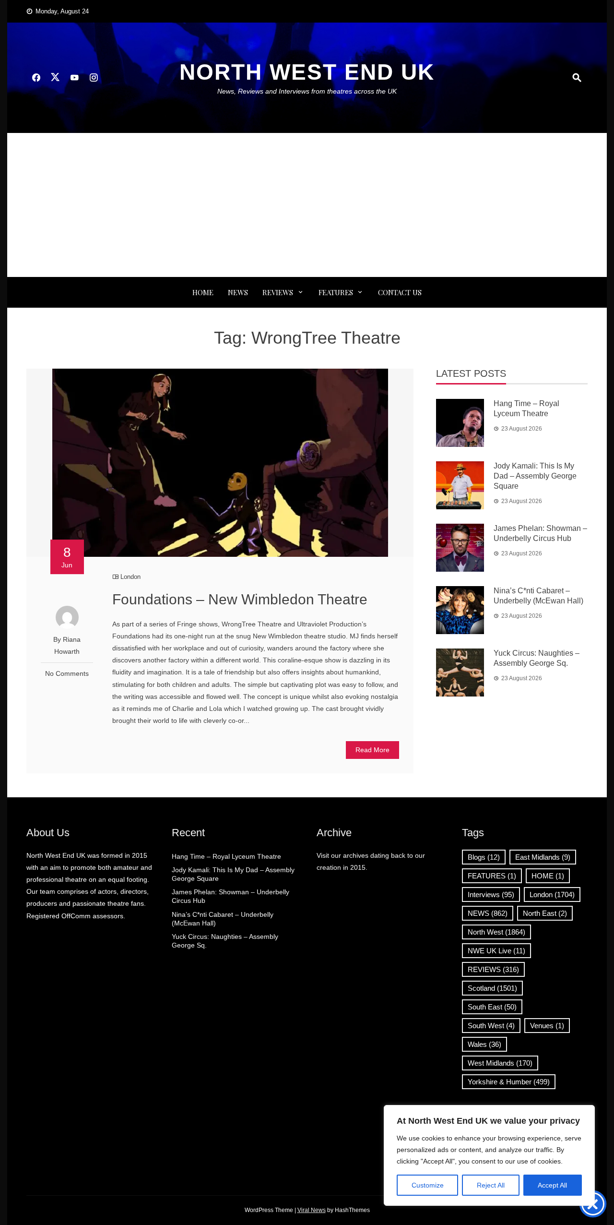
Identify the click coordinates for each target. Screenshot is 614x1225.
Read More (372, 750)
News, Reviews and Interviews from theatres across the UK (307, 91)
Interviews (491, 894)
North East (545, 913)
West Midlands (500, 1063)
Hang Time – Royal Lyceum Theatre (226, 856)
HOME (547, 876)
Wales (484, 1044)
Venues (547, 1025)
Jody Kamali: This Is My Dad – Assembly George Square (535, 476)
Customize (428, 1185)
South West (491, 1025)
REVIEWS (277, 292)
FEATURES (336, 292)
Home (202, 292)
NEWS (238, 292)
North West (496, 932)
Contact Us (400, 292)
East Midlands (542, 857)
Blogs (484, 857)
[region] (489, 1155)
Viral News (311, 1210)
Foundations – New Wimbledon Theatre (239, 599)
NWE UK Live (496, 951)
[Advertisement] (307, 205)
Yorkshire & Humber (509, 1082)
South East (492, 1007)
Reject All (491, 1185)
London (130, 576)
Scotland (492, 988)
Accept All (552, 1185)
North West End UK (307, 72)
